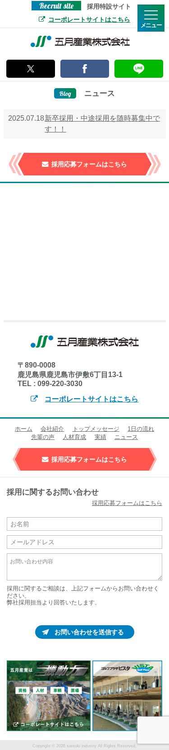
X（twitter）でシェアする (30, 69)
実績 (100, 437)
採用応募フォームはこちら (89, 164)
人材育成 (74, 437)
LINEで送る (138, 69)
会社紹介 (52, 428)
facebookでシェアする (84, 69)
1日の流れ (141, 428)
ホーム (23, 428)
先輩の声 (43, 437)
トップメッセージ (96, 428)
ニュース (126, 437)
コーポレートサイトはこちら (89, 19)
